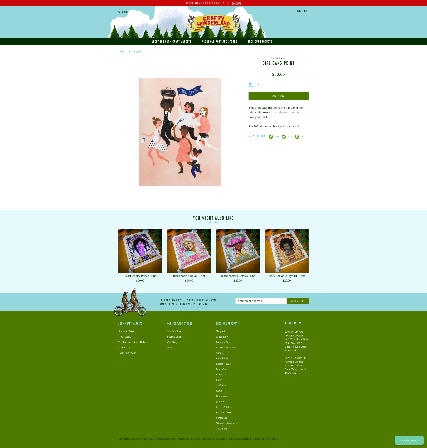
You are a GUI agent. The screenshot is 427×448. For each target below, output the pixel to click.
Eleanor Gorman (234, 438)
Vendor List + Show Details (133, 342)
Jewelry (220, 401)
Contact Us (124, 347)
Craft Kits (221, 385)
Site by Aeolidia (269, 438)
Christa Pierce (278, 58)
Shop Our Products (260, 41)
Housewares (223, 396)
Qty (251, 84)
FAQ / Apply (124, 336)
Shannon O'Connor (216, 438)
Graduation (222, 336)
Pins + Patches (224, 407)
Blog (169, 347)
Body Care (221, 369)
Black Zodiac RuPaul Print (189, 276)
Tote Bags (221, 428)
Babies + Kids (223, 363)
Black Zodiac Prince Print (140, 276)
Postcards (221, 417)
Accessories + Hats (226, 347)
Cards (219, 380)
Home (121, 51)
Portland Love (223, 412)
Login (298, 10)
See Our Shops (175, 331)
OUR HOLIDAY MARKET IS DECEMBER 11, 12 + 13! (207, 3)
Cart (306, 10)
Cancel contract (409, 440)
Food (219, 390)
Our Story (172, 342)
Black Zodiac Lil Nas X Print (238, 276)
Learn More (236, 3)
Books (219, 374)
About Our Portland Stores (220, 41)
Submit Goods (175, 336)
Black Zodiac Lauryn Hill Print (286, 276)
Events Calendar (127, 352)
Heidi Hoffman (253, 438)
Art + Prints (222, 358)
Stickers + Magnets (226, 423)
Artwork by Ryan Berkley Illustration (172, 438)
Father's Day (223, 342)
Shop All (220, 331)
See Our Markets (127, 331)
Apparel (220, 352)
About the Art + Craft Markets (172, 41)
